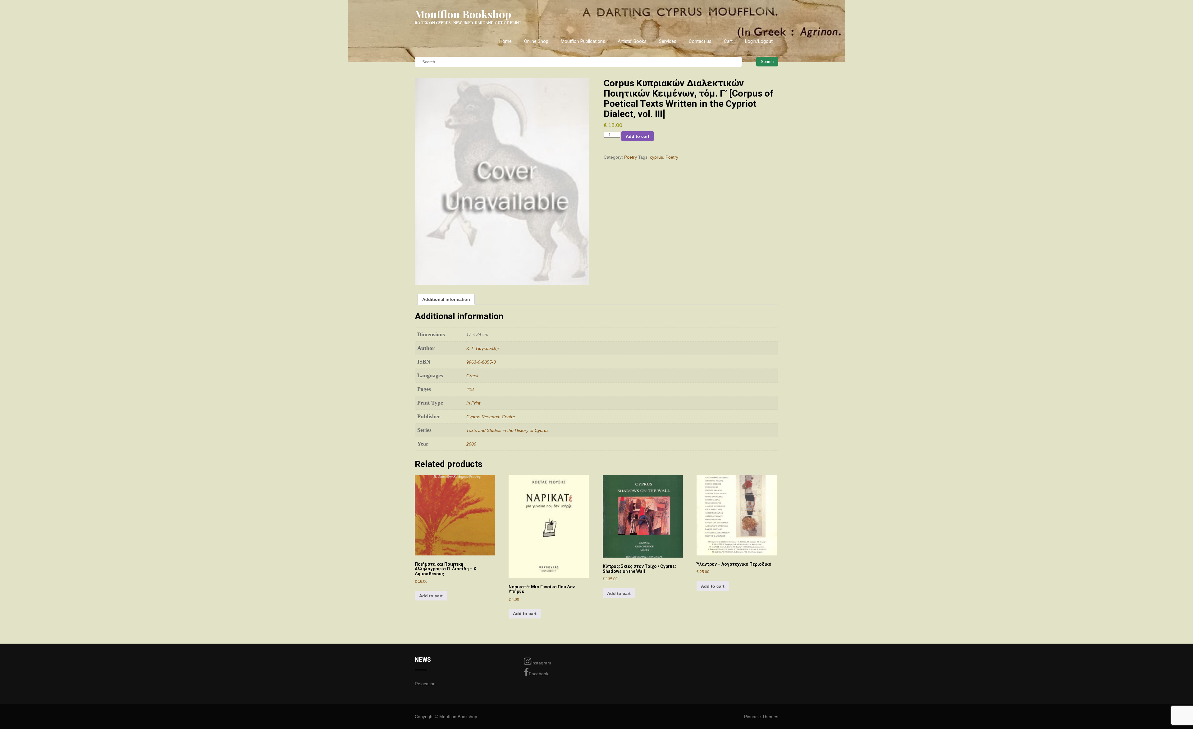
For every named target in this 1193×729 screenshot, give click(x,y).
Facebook (538, 673)
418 (470, 389)
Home (505, 41)
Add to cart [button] (431, 595)
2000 (471, 443)
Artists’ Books (632, 41)
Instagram (541, 662)
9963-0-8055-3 (481, 362)
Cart (728, 41)
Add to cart (637, 136)
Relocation (425, 683)
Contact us (700, 41)
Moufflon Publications (583, 41)
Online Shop (536, 41)
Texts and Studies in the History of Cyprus (507, 430)
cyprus (656, 157)
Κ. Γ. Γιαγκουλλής (483, 348)
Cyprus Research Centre (490, 416)
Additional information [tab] (446, 299)
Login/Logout (759, 41)
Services (667, 41)
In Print (473, 403)
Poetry (630, 157)
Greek (472, 375)
